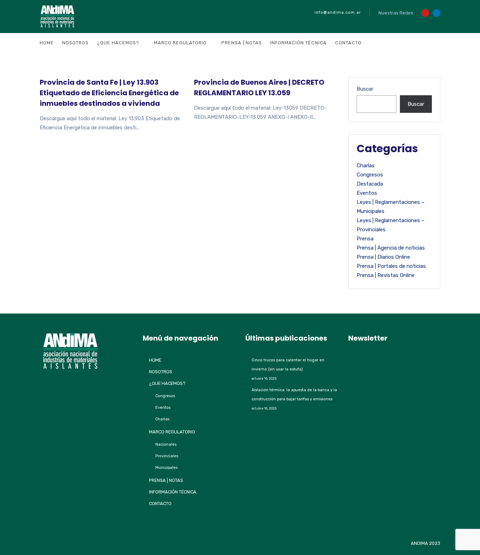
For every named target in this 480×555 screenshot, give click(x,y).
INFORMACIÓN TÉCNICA (298, 42)
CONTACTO (348, 42)
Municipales (166, 467)
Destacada (370, 184)
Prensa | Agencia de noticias (391, 248)
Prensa (365, 238)
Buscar (365, 89)
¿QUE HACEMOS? (118, 42)
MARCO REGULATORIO (180, 42)
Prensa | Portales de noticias (391, 266)
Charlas (366, 165)
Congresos (370, 175)
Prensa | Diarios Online (383, 257)
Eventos (367, 193)
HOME (47, 42)
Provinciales (166, 456)
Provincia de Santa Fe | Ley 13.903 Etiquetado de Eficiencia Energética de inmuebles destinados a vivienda (109, 92)
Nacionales (165, 444)
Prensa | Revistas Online (386, 275)
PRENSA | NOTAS (241, 42)
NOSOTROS (75, 42)
